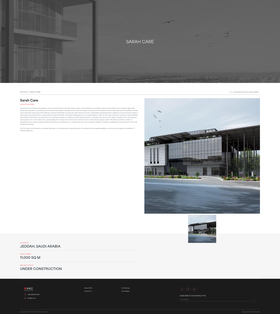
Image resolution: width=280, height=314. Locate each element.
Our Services (125, 288)
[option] (202, 156)
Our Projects (125, 291)
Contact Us (88, 291)
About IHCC (88, 288)
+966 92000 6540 (33, 294)
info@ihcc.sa (31, 298)
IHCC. (32, 312)
